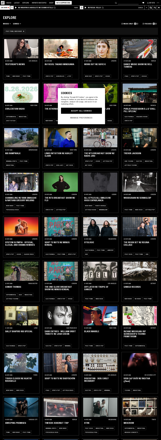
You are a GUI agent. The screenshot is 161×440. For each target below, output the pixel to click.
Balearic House (142, 117)
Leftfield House (90, 210)
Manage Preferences (81, 117)
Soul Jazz (59, 165)
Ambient (110, 250)
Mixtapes (39, 3)
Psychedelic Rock (12, 210)
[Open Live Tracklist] (155, 8)
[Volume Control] (159, 8)
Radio (8, 3)
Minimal (68, 346)
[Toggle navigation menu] (158, 3)
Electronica (129, 117)
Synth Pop (49, 76)
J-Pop (69, 76)
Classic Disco (29, 254)
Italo (126, 76)
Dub (86, 254)
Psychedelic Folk (91, 432)
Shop (51, 3)
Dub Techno (129, 161)
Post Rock (128, 254)
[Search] (116, 2)
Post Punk (26, 76)
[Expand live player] (146, 8)
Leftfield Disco (68, 390)
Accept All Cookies (81, 110)
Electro (139, 161)
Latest (17, 3)
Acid (20, 295)
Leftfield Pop (107, 161)
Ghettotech (10, 121)
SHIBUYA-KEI (60, 76)
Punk (8, 76)
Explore (25, 3)
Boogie (144, 76)
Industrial (23, 117)
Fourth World (100, 206)
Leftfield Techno (131, 165)
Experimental (11, 117)
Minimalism (103, 210)
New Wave (16, 76)
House (107, 76)
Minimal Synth (11, 161)
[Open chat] (143, 2)
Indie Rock (139, 210)
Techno (127, 390)
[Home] (3, 3)
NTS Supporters (63, 3)
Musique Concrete (131, 432)
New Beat (88, 76)
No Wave (138, 299)
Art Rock (69, 165)
